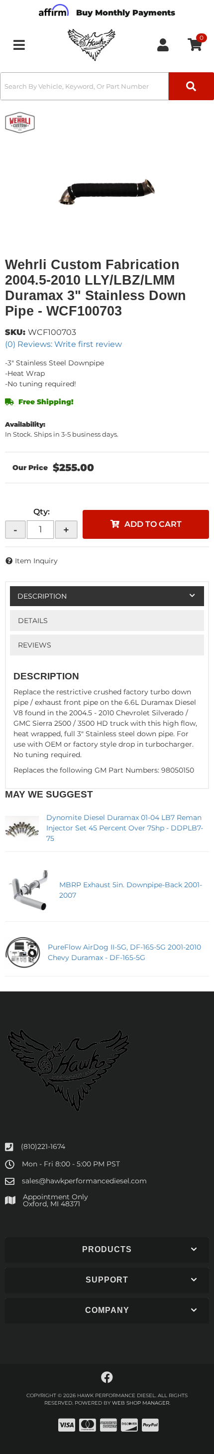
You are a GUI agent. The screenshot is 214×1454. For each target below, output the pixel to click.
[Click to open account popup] (163, 45)
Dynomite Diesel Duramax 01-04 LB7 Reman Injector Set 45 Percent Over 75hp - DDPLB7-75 (124, 828)
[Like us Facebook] (107, 1377)
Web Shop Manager (140, 1403)
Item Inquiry (36, 560)
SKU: (15, 332)
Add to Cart (153, 524)
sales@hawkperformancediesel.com (84, 1180)
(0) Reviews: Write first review (63, 344)
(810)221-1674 (43, 1146)
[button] (107, 86)
